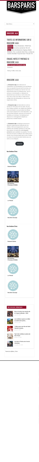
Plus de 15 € (29, 53)
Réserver (19, 144)
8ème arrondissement (17, 50)
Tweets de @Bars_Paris (11, 351)
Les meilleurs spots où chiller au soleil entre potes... (22, 319)
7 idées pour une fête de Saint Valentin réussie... (22, 327)
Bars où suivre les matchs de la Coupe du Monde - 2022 (22, 312)
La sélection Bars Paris (22, 52)
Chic (14, 52)
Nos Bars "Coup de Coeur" (19, 53)
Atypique (25, 50)
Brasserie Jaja (12, 85)
